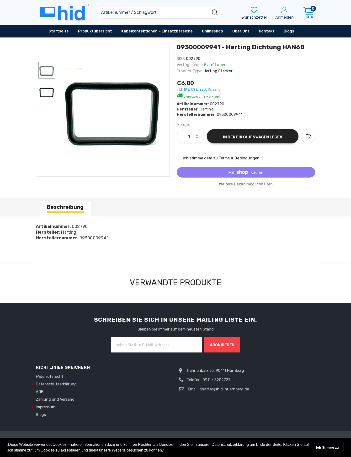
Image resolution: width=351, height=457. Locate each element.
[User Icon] (284, 9)
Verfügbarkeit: (190, 65)
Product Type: (189, 71)
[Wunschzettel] (308, 136)
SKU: (181, 58)
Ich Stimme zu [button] (327, 447)
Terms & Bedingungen (239, 158)
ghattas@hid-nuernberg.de (224, 389)
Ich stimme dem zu (200, 158)
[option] (113, 108)
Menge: (183, 124)
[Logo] (62, 12)
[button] (165, 451)
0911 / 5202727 (216, 380)
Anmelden (284, 17)
